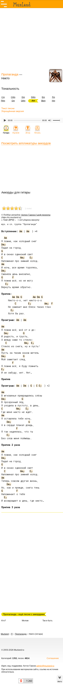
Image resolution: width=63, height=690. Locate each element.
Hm (53, 101)
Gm (13, 101)
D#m (33, 97)
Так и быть (47, 620)
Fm (53, 97)
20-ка (28, 133)
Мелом (25, 620)
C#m (13, 97)
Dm (23, 97)
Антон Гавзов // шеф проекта (35, 215)
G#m (23, 101)
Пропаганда (9, 74)
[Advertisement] (31, 39)
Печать (37, 133)
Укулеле (15, 133)
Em (43, 97)
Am (20, 231)
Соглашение (53, 658)
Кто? (3, 620)
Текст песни (7, 108)
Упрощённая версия (12, 111)
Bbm (43, 101)
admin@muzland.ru (45, 666)
